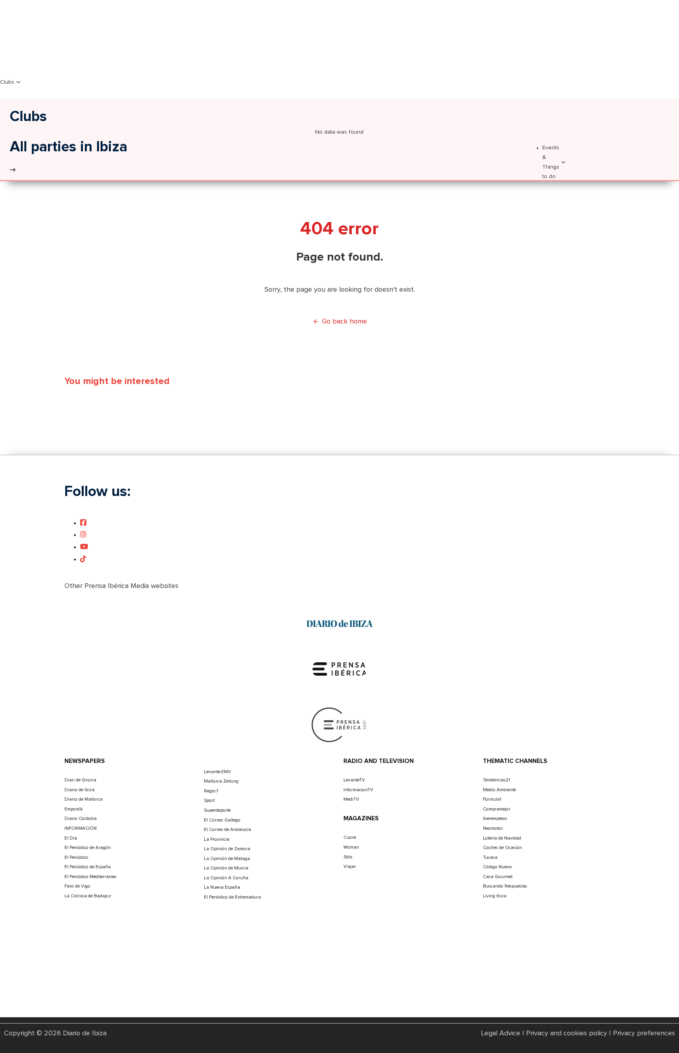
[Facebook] (83, 523)
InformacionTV (358, 790)
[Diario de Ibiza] (339, 623)
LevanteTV (354, 780)
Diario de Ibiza (79, 790)
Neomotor (493, 828)
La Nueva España (222, 887)
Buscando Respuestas (505, 886)
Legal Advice (500, 1033)
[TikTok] (83, 559)
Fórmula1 (492, 799)
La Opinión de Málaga (227, 858)
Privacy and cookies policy (566, 1033)
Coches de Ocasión (502, 847)
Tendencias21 (496, 780)
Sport (209, 800)
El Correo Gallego (222, 820)
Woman (351, 847)
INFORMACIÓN (80, 828)
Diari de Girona (80, 780)
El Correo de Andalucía (227, 829)
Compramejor (496, 809)
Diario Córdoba (80, 818)
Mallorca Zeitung (221, 781)
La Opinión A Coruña (226, 878)
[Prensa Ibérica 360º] (339, 724)
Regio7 (211, 791)
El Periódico (76, 857)
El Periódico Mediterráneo (90, 877)
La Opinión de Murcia (226, 868)
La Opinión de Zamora (227, 849)
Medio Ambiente (499, 790)
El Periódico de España (87, 867)
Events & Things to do (550, 162)
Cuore (349, 837)
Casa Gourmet (497, 877)
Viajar (349, 866)
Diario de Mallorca (83, 799)
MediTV (351, 799)
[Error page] (12, 170)
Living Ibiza (494, 896)
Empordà (73, 809)
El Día (70, 838)
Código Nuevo (497, 867)
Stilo (347, 857)
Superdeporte (217, 810)
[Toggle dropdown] (18, 82)
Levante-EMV (217, 772)
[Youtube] (84, 547)
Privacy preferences (644, 1033)
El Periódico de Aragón (87, 847)
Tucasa (490, 857)
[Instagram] (83, 534)
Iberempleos (495, 818)
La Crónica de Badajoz (87, 896)
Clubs (7, 82)
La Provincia (216, 839)
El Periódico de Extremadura (232, 897)
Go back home (344, 321)
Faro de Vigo (77, 886)
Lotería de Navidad (502, 838)
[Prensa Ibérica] (339, 668)
